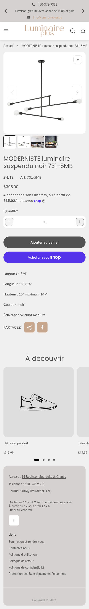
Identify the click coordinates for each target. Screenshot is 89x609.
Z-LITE (8, 177)
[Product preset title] (38, 402)
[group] (9, 141)
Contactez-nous (19, 548)
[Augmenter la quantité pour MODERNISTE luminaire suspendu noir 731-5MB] (80, 222)
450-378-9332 (34, 484)
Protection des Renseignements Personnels (37, 573)
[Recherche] (72, 31)
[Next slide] (77, 92)
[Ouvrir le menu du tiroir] (6, 31)
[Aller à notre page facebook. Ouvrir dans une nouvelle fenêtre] (14, 520)
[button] (36, 460)
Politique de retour (21, 561)
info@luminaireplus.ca (47, 17)
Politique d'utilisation (23, 554)
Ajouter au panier (44, 242)
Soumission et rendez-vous (26, 541)
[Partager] (29, 327)
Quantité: (10, 211)
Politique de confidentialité (26, 567)
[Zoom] (77, 59)
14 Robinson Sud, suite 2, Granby (44, 476)
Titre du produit (16, 443)
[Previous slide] (12, 92)
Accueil (8, 46)
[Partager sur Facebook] (42, 327)
